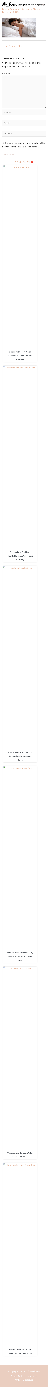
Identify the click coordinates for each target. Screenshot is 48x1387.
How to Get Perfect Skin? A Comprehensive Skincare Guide (20, 756)
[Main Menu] (43, 4)
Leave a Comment (11, 9)
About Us (32, 1376)
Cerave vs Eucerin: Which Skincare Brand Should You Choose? (20, 355)
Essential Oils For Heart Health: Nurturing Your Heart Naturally (20, 556)
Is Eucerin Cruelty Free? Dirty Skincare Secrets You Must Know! (20, 956)
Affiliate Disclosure (24, 1379)
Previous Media (15, 46)
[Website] (24, 134)
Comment (8, 73)
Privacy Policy (17, 1376)
